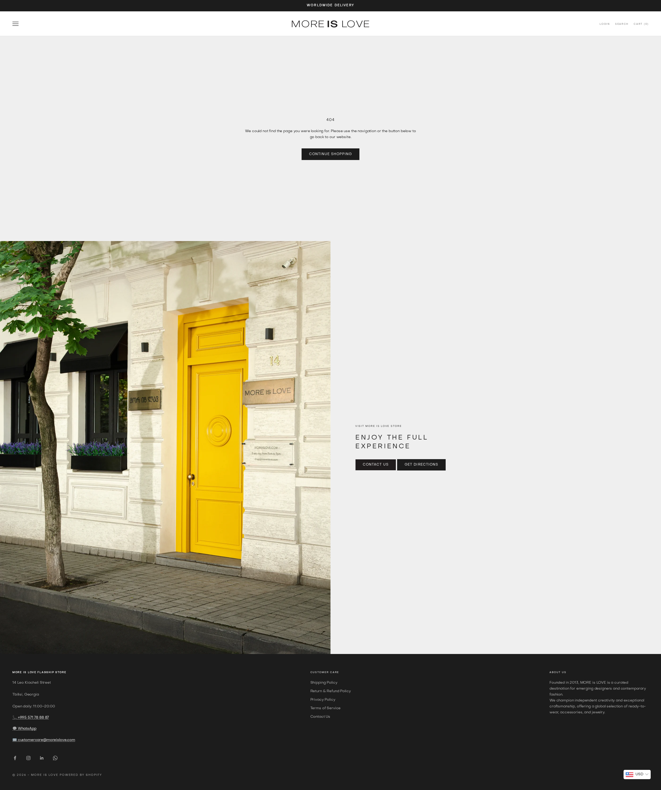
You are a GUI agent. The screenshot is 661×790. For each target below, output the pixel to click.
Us (564, 672)
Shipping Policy (323, 682)
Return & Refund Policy (330, 691)
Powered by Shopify (81, 775)
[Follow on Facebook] (15, 758)
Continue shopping (330, 154)
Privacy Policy (322, 699)
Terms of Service (325, 708)
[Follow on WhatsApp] (55, 758)
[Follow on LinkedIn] (41, 758)
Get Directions (421, 464)
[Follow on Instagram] (28, 758)
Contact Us (376, 464)
